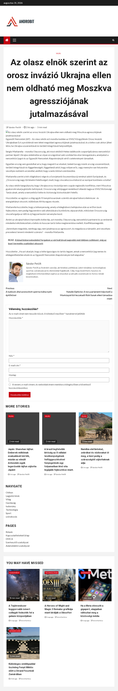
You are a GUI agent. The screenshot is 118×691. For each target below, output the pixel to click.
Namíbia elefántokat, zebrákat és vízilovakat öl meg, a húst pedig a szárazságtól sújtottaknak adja (95, 456)
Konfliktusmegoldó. (94, 223)
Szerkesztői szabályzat (17, 542)
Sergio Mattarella (14, 151)
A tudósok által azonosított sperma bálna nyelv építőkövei (29, 291)
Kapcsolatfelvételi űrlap (17, 535)
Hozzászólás (16, 317)
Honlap (12, 375)
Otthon (9, 492)
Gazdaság (11, 502)
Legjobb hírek (13, 496)
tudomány (11, 506)
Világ (58, 53)
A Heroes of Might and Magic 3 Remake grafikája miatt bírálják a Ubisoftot (59, 609)
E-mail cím (15, 365)
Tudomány (14, 573)
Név (11, 355)
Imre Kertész (26, 620)
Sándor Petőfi (15, 127)
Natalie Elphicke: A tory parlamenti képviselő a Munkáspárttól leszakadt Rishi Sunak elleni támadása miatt (86, 293)
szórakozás (11, 516)
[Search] (113, 40)
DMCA (9, 538)
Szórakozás (14, 631)
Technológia (12, 509)
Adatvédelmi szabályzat (18, 545)
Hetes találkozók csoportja (76, 151)
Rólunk (9, 532)
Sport (8, 513)
